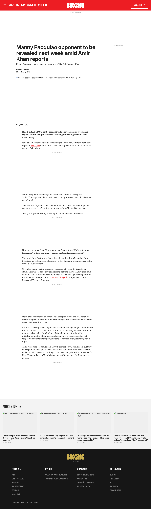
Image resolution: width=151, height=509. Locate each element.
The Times (35, 145)
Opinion (31, 5)
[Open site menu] (5, 5)
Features (21, 5)
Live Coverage (18, 478)
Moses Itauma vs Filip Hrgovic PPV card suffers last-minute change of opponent (57, 437)
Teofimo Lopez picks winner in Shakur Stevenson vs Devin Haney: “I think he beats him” (19, 438)
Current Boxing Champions (57, 478)
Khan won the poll (58, 277)
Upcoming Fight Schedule (56, 474)
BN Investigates (18, 486)
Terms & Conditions (86, 482)
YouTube (113, 474)
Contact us (82, 478)
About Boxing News (85, 474)
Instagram (114, 478)
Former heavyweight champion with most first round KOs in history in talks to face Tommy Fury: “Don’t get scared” (131, 438)
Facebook (114, 486)
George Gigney (22, 69)
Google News (115, 490)
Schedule (42, 5)
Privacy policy (83, 486)
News (11, 5)
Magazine (138, 5)
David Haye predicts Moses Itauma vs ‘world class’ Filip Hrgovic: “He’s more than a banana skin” (93, 438)
